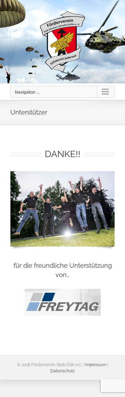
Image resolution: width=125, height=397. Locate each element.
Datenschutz (62, 371)
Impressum (95, 364)
